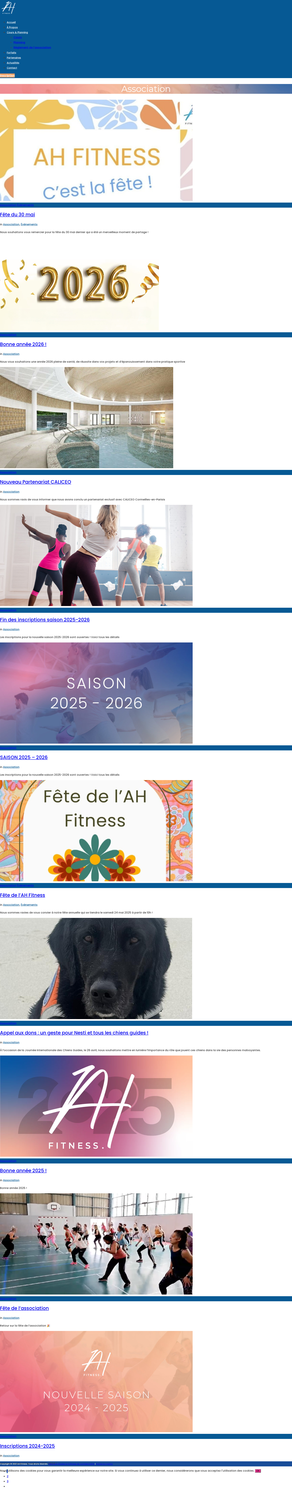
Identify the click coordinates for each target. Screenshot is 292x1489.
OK (258, 1471)
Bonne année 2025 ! (23, 1170)
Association (8, 205)
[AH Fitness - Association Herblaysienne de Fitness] (8, 14)
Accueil (11, 22)
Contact (12, 67)
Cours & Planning (17, 32)
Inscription (7, 75)
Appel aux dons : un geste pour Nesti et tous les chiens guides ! (74, 1033)
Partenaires (14, 57)
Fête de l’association (24, 1308)
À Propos (12, 27)
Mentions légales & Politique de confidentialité (71, 1464)
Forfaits (11, 52)
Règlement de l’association (32, 47)
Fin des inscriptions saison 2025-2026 (45, 619)
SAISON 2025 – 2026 (24, 757)
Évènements (25, 205)
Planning (19, 42)
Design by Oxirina (104, 1464)
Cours (18, 37)
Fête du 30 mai (17, 214)
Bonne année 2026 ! (23, 344)
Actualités (13, 62)
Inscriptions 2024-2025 (27, 1446)
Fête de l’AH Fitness (22, 895)
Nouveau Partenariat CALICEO (35, 482)
